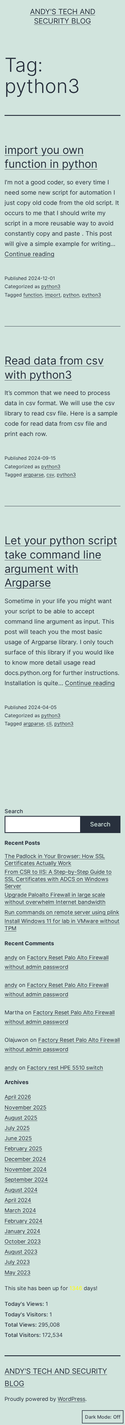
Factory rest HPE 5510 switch (65, 1067)
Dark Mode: (98, 1417)
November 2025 (25, 1107)
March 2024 (20, 1210)
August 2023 (21, 1251)
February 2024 (23, 1221)
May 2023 (17, 1272)
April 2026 (18, 1097)
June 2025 (18, 1138)
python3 (50, 286)
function (32, 295)
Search (14, 811)
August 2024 (21, 1190)
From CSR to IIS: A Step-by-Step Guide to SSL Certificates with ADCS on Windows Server (58, 879)
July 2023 (17, 1262)
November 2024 (26, 1169)
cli (49, 723)
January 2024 (22, 1231)
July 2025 (17, 1128)
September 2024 (26, 1179)
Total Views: (21, 1325)
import (52, 295)
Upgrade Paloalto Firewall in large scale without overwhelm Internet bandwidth (55, 898)
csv (50, 475)
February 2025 (23, 1148)
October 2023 (23, 1241)
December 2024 (25, 1159)
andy (11, 957)
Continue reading (29, 254)
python (71, 295)
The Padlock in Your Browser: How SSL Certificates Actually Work (55, 859)
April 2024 (18, 1200)
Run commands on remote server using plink (62, 912)
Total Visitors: (23, 1335)
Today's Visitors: (27, 1314)
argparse (33, 475)
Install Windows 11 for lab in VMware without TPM (62, 924)
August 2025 (21, 1118)
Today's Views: (25, 1304)
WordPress (71, 1399)
